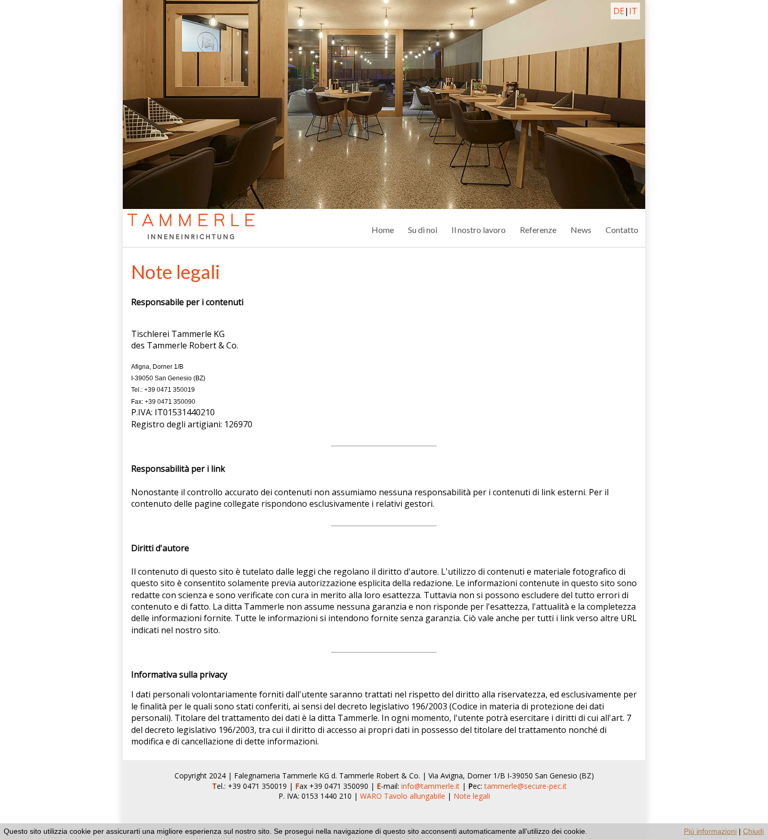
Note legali (471, 796)
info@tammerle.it (431, 786)
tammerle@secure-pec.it (525, 786)
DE (618, 11)
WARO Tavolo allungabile (402, 796)
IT (633, 11)
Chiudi (753, 831)
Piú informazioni (710, 831)
